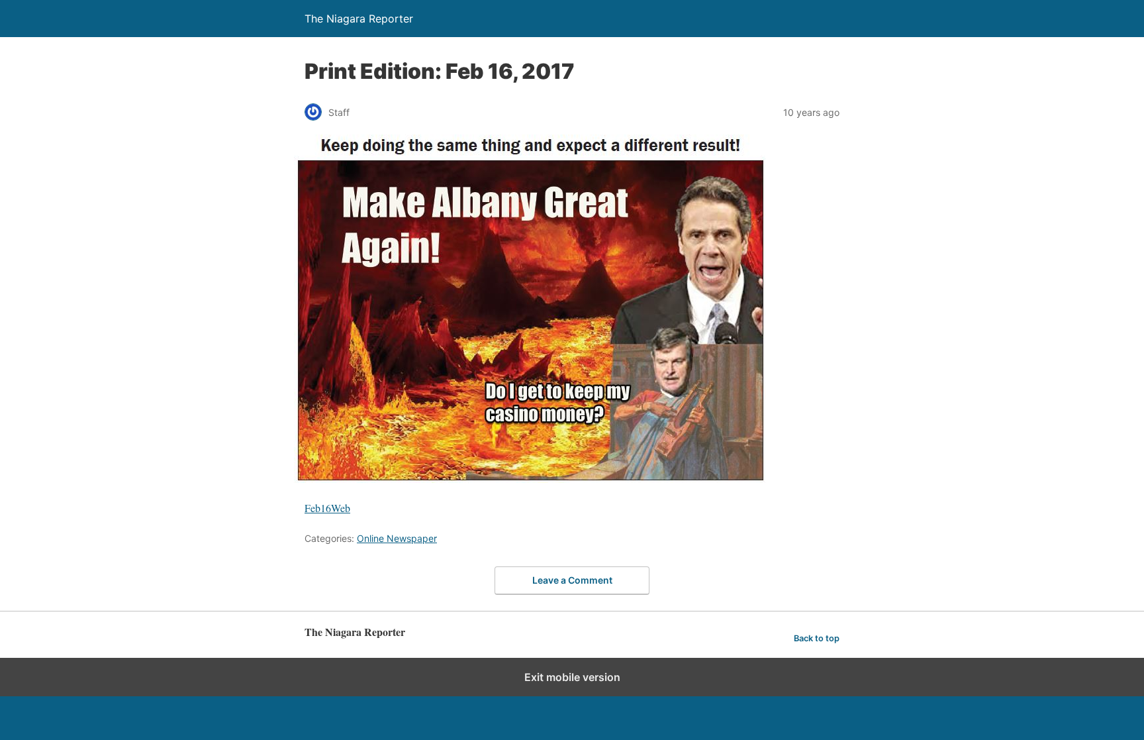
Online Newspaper (397, 538)
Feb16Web (327, 508)
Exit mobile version (572, 677)
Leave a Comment (572, 580)
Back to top (816, 638)
